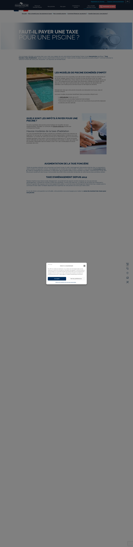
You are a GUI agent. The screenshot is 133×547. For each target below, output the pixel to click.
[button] (84, 266)
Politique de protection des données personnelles (65, 282)
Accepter (57, 278)
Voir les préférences (76, 278)
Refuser (50, 264)
